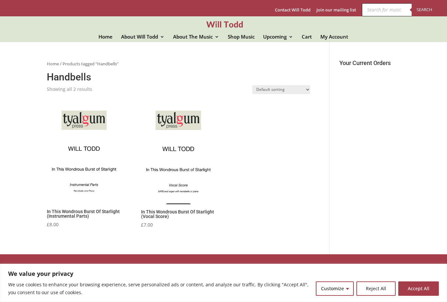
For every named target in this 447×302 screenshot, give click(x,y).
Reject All (376, 288)
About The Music (193, 37)
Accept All (418, 288)
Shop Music (241, 37)
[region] (223, 283)
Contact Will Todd (293, 10)
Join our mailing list (336, 10)
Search (424, 9)
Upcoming (275, 37)
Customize (332, 288)
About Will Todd (139, 37)
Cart (307, 37)
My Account (334, 37)
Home (105, 37)
